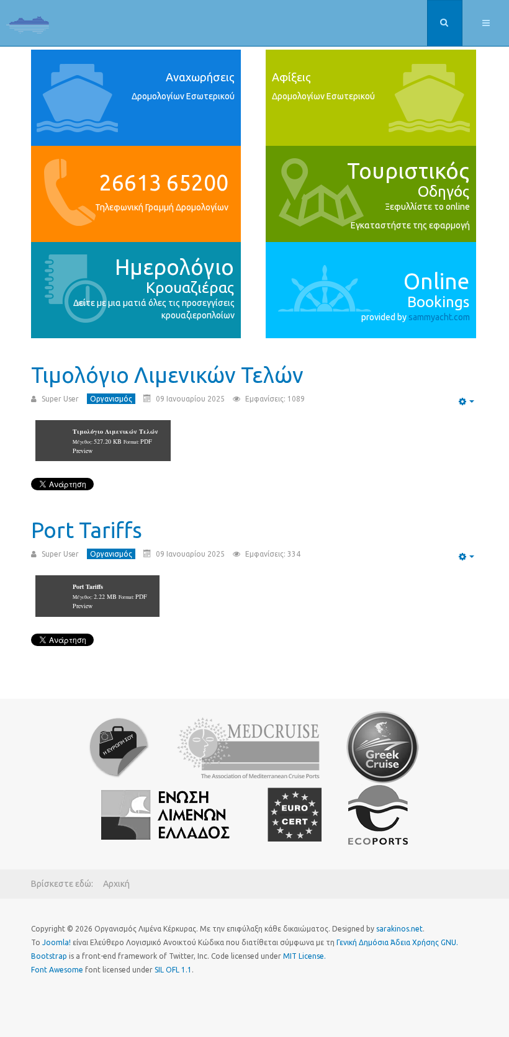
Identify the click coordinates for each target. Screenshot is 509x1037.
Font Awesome (57, 970)
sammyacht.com (439, 317)
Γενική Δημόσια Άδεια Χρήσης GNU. (397, 942)
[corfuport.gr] (27, 25)
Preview (82, 450)
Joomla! (56, 942)
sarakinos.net (399, 929)
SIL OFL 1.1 (173, 970)
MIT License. (304, 956)
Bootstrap (49, 956)
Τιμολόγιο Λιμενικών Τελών (167, 374)
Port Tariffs (86, 530)
